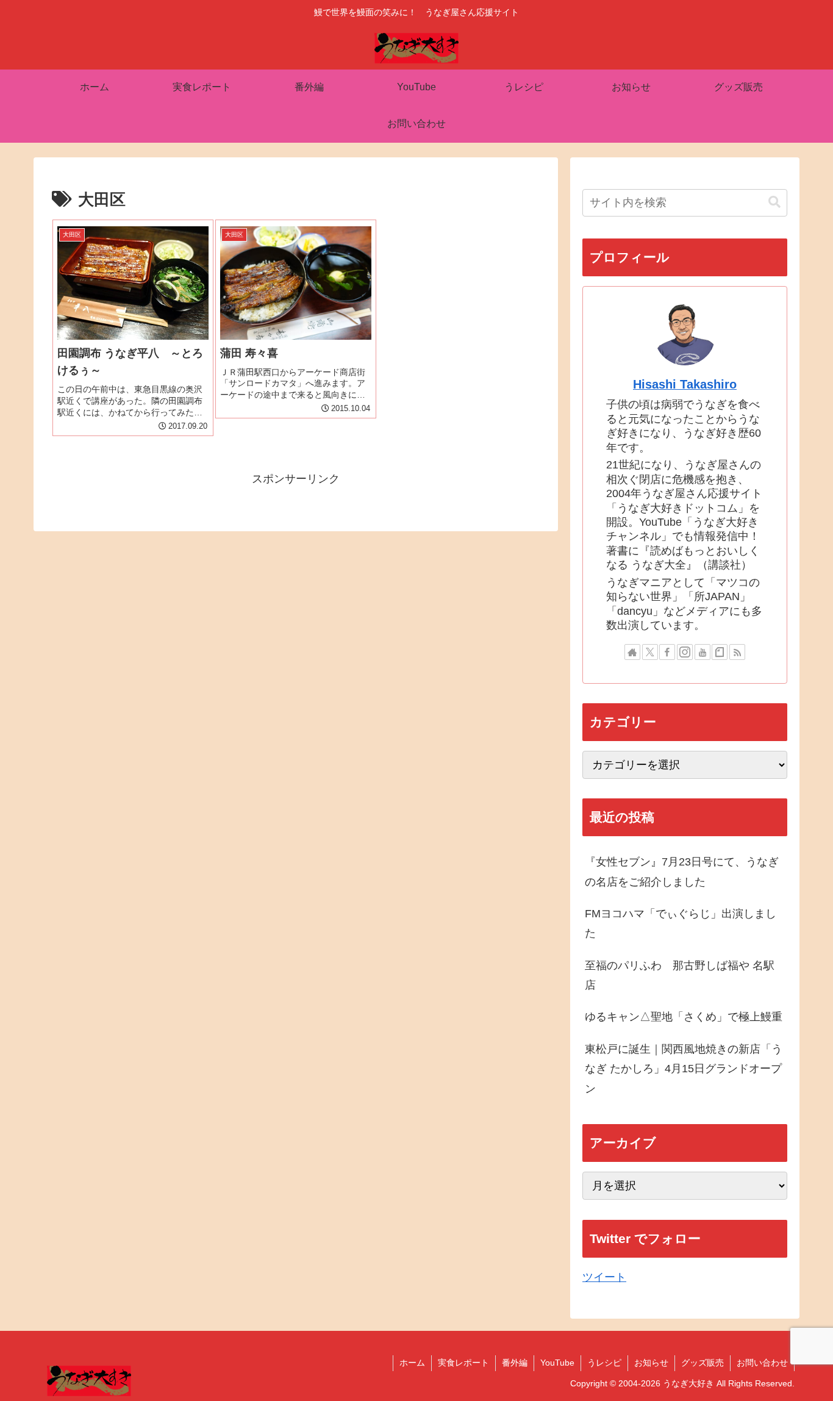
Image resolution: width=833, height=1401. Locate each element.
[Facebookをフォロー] (667, 652)
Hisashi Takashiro (685, 384)
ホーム (412, 1362)
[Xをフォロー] (650, 652)
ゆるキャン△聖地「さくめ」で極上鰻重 (683, 1017)
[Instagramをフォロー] (685, 652)
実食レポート (463, 1362)
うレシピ (604, 1362)
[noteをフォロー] (720, 652)
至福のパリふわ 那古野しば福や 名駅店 (679, 975)
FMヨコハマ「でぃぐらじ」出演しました (680, 923)
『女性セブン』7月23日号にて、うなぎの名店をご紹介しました (682, 871)
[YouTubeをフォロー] (702, 652)
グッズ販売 (702, 1362)
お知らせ (651, 1362)
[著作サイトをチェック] (632, 652)
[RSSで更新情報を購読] (737, 652)
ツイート (604, 1277)
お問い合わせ (762, 1362)
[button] (774, 202)
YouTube (557, 1362)
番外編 (514, 1362)
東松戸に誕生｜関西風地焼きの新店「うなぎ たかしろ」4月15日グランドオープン (683, 1069)
